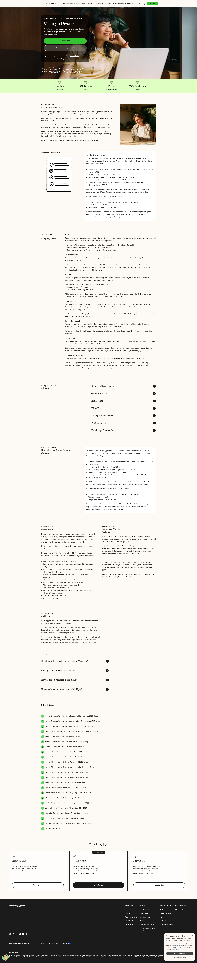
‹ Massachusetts (47, 649)
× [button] (192, 936)
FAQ (161, 910)
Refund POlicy (39, 943)
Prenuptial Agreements (147, 924)
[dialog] (179, 947)
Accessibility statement (19, 943)
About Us (128, 910)
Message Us (179, 910)
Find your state (51, 54)
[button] (179, 957)
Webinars (163, 921)
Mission (128, 913)
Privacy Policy (175, 949)
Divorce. (149, 955)
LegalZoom (129, 924)
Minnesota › (98, 649)
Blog (161, 917)
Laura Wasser (129, 921)
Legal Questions (165, 913)
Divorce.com (46, 955)
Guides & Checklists (166, 924)
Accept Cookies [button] (179, 953)
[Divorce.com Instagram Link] (19, 933)
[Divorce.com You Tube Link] (23, 933)
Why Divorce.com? (131, 917)
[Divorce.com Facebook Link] (16, 933)
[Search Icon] (144, 4)
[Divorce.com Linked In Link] (10, 933)
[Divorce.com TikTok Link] (26, 933)
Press (127, 928)
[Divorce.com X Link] (13, 933)
